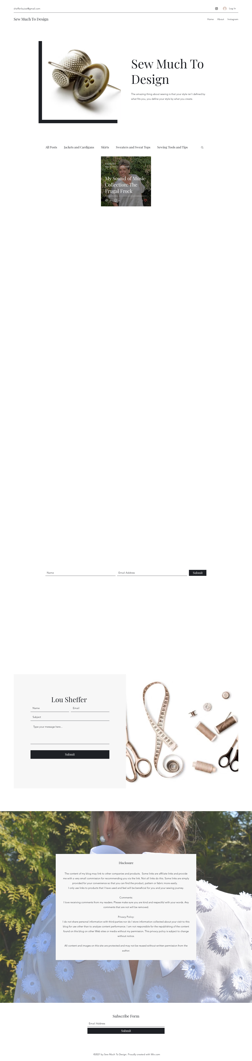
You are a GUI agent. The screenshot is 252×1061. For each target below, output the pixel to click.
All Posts (51, 147)
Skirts (105, 147)
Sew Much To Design (31, 19)
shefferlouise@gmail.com (27, 8)
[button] (202, 147)
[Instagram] (216, 8)
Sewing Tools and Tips (172, 147)
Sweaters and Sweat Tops (133, 147)
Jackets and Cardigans (79, 147)
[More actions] (146, 165)
